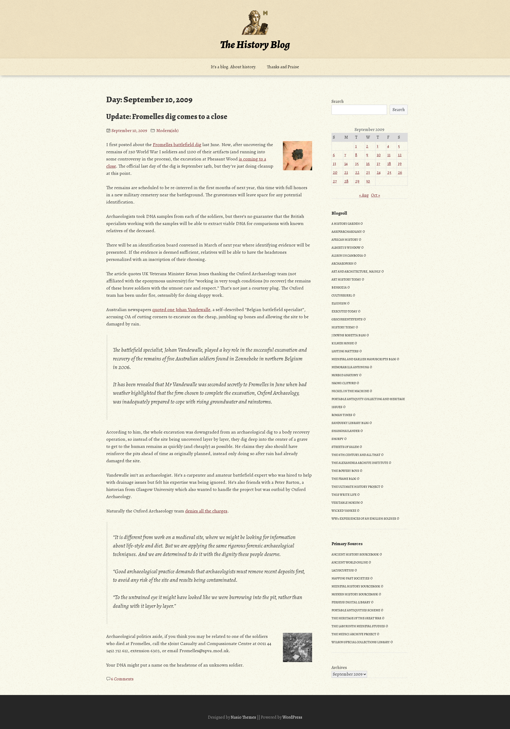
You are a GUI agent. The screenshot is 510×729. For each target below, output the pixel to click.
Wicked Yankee (344, 510)
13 (334, 164)
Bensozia (339, 287)
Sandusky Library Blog (350, 423)
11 (388, 155)
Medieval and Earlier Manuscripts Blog (364, 359)
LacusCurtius (343, 570)
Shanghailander (346, 431)
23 (368, 172)
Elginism (339, 303)
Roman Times (342, 415)
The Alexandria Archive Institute (360, 463)
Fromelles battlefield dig (177, 144)
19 (400, 164)
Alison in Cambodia (347, 255)
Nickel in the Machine (350, 391)
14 (346, 164)
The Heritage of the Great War (356, 618)
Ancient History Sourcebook (355, 554)
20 (335, 172)
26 (400, 172)
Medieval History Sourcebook (356, 586)
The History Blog (255, 44)
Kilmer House (343, 343)
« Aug (364, 195)
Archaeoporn (342, 263)
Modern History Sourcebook (355, 594)
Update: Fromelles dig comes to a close (166, 117)
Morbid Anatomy (345, 375)
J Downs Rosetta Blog (349, 335)
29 (357, 181)
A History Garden (346, 224)
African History (345, 240)
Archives (339, 668)
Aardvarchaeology (347, 232)
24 (379, 172)
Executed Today (344, 311)
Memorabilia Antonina (350, 367)
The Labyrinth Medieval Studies (358, 626)
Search (338, 101)
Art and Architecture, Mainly (356, 271)
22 (357, 172)
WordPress (292, 717)
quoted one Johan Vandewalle (181, 309)
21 (346, 172)
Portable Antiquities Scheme (356, 610)
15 (357, 164)
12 (400, 155)
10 (379, 155)
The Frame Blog (344, 479)
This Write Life (344, 495)
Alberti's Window (346, 247)
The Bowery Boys (345, 471)
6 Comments (122, 679)
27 (335, 181)
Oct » (375, 195)
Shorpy (337, 439)
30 (368, 181)
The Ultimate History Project (356, 487)
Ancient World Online (350, 562)
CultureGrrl (342, 295)
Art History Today (346, 279)
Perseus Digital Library (351, 602)
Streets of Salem (345, 447)
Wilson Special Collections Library (361, 642)
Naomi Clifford (344, 383)
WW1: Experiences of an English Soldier (364, 518)
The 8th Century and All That (356, 455)
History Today (343, 327)
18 (389, 164)
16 (368, 164)
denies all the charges (206, 511)
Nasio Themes (244, 717)
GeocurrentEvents (347, 319)
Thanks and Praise (283, 67)
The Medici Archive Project (354, 634)
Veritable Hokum (346, 503)
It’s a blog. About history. (233, 67)
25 (389, 172)
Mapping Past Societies (350, 578)
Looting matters (345, 351)
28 (346, 181)
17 (378, 164)
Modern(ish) (167, 131)
